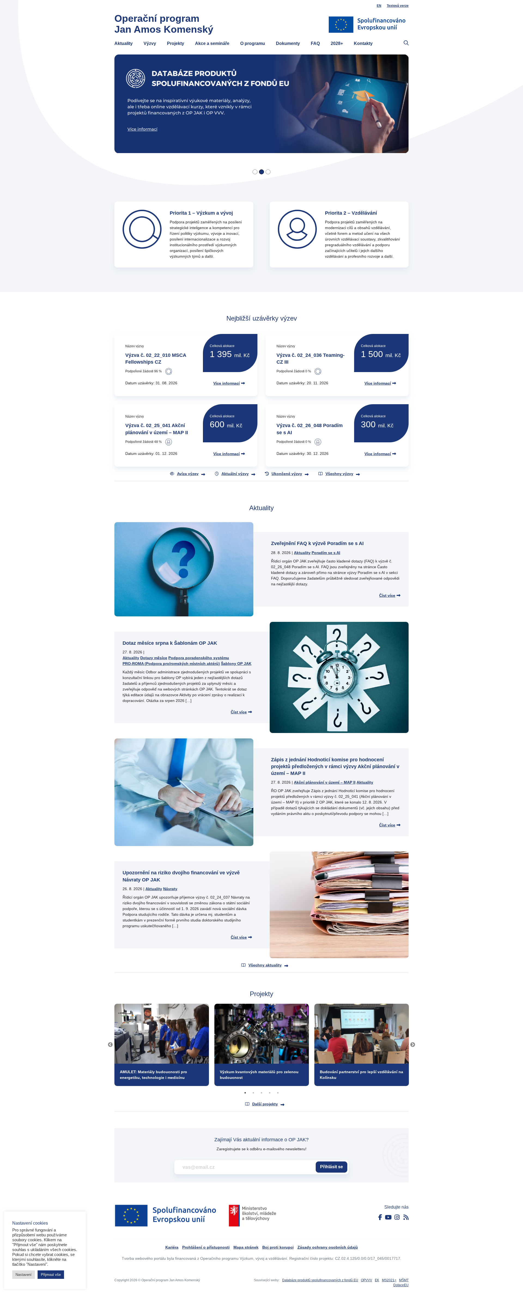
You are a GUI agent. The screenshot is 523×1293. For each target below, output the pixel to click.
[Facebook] (380, 1217)
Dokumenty (288, 43)
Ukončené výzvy (287, 473)
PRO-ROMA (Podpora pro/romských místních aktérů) (171, 663)
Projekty (175, 43)
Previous (110, 1045)
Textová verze (398, 6)
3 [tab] (261, 1093)
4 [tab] (269, 1093)
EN (379, 6)
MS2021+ (389, 1280)
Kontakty (363, 43)
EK (377, 1280)
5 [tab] (278, 1093)
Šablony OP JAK (236, 663)
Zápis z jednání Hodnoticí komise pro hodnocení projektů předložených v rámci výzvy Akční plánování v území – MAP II (335, 766)
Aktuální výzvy (235, 473)
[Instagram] (397, 1217)
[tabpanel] (162, 1045)
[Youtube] (388, 1217)
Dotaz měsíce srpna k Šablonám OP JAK (170, 643)
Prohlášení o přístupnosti (206, 1247)
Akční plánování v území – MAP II (324, 782)
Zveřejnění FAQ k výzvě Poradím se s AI (317, 543)
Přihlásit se (331, 1166)
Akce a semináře (212, 43)
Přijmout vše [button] (51, 1275)
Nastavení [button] (24, 1275)
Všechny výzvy (339, 473)
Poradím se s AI (326, 552)
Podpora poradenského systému (198, 658)
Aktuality (123, 43)
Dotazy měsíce (153, 658)
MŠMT (404, 1280)
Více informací (226, 383)
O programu (252, 43)
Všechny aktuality (265, 965)
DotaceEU (401, 1285)
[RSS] (406, 1217)
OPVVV (366, 1280)
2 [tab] (253, 1093)
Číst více (387, 595)
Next (412, 1045)
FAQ (315, 43)
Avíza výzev (188, 473)
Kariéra (171, 1247)
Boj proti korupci (278, 1247)
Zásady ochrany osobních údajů (327, 1247)
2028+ (337, 43)
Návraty (170, 889)
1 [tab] (245, 1093)
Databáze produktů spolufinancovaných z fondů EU (320, 1280)
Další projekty (265, 1104)
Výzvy (150, 43)
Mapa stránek (246, 1247)
